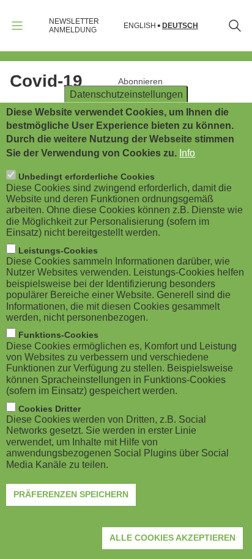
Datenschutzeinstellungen (126, 94)
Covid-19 (46, 80)
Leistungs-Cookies (58, 250)
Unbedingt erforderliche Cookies (86, 176)
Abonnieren (140, 81)
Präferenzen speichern (70, 494)
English (140, 26)
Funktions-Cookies (58, 335)
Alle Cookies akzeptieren (172, 538)
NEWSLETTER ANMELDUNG (74, 25)
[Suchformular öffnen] (235, 25)
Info (187, 153)
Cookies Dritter (49, 409)
